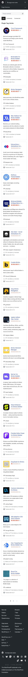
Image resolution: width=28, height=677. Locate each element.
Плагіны (17, 615)
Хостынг (4, 615)
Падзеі (17, 626)
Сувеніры (18, 632)
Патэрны (17, 618)
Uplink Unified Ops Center (15, 318)
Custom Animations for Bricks (17, 489)
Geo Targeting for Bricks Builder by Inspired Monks (17, 544)
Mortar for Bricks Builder (15, 375)
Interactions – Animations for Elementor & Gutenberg (16, 145)
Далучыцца (18, 623)
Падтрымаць (19, 629)
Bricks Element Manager (16, 349)
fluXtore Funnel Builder (15, 176)
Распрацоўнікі (6, 629)
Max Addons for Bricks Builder (16, 116)
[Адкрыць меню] (25, 2)
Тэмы (16, 612)
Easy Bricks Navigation (15, 289)
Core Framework (16, 28)
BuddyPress (6, 645)
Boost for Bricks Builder (15, 572)
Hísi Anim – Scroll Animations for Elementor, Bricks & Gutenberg (17, 233)
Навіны (4, 612)
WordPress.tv (6, 632)
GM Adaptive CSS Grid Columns (17, 517)
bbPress (5, 643)
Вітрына (17, 610)
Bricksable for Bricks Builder (15, 57)
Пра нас (4, 610)
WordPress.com (7, 637)
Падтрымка (5, 626)
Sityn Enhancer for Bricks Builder (16, 405)
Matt (4, 640)
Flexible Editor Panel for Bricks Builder (17, 434)
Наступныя (17, 600)
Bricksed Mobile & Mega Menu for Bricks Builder (16, 202)
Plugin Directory (6, 7)
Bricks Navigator (16, 89)
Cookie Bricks (15, 262)
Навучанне (5, 623)
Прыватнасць (6, 618)
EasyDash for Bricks (17, 462)
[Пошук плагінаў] (22, 13)
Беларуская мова (10, 653)
